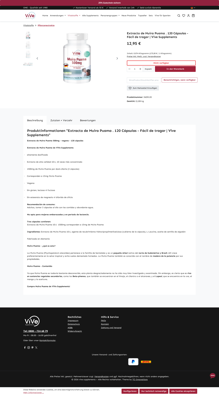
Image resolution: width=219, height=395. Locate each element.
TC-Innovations (140, 379)
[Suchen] (178, 15)
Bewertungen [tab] (88, 120)
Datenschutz (74, 324)
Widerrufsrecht (75, 331)
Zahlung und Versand (111, 327)
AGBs (70, 327)
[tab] (35, 120)
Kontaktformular (47, 340)
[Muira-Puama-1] (77, 59)
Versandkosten (101, 376)
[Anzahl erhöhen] (140, 69)
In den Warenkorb (175, 69)
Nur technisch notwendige (153, 391)
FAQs (103, 320)
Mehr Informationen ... (33, 392)
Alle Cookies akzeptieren (183, 391)
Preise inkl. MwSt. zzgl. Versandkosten (144, 56)
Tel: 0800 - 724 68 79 (35, 330)
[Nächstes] (117, 59)
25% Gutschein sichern (109, 3)
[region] (72, 59)
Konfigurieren (129, 391)
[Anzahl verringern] (129, 69)
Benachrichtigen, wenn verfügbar (180, 80)
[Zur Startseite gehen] (30, 15)
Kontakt (105, 324)
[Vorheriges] (37, 59)
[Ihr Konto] (188, 15)
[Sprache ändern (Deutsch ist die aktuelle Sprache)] (193, 7)
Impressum (73, 320)
